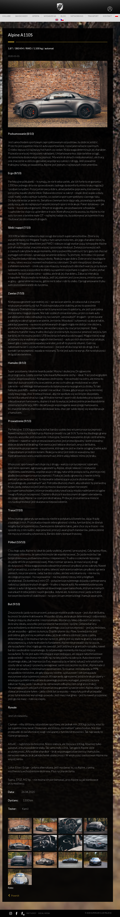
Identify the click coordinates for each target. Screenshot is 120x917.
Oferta (35, 16)
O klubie (6, 16)
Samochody (21, 16)
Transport (93, 16)
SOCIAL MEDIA (44, 913)
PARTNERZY (31, 913)
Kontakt (107, 16)
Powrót (15, 895)
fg (22, 913)
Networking (76, 16)
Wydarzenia (50, 16)
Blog (63, 16)
